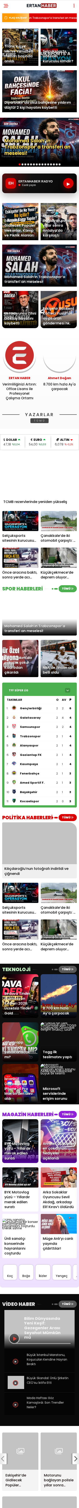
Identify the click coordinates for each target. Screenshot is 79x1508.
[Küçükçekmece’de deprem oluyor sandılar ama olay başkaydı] (59, 558)
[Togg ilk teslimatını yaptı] (59, 1029)
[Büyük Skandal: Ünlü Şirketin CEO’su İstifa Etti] (16, 1388)
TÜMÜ (39, 420)
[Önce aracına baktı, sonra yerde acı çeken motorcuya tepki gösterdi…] (20, 558)
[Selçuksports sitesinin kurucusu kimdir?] (20, 521)
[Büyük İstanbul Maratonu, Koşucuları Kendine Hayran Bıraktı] (16, 1368)
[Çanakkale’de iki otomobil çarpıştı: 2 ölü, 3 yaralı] (59, 521)
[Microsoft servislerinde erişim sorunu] (59, 1073)
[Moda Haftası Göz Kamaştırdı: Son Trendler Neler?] (16, 1411)
